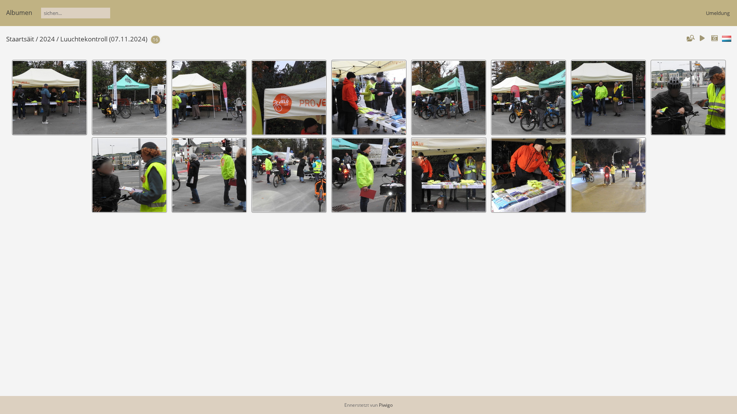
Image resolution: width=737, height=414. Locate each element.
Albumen (19, 12)
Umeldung (718, 13)
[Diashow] (702, 38)
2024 (47, 38)
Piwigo (386, 405)
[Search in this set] (690, 38)
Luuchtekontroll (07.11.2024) (103, 38)
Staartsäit (20, 38)
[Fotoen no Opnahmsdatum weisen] (714, 38)
